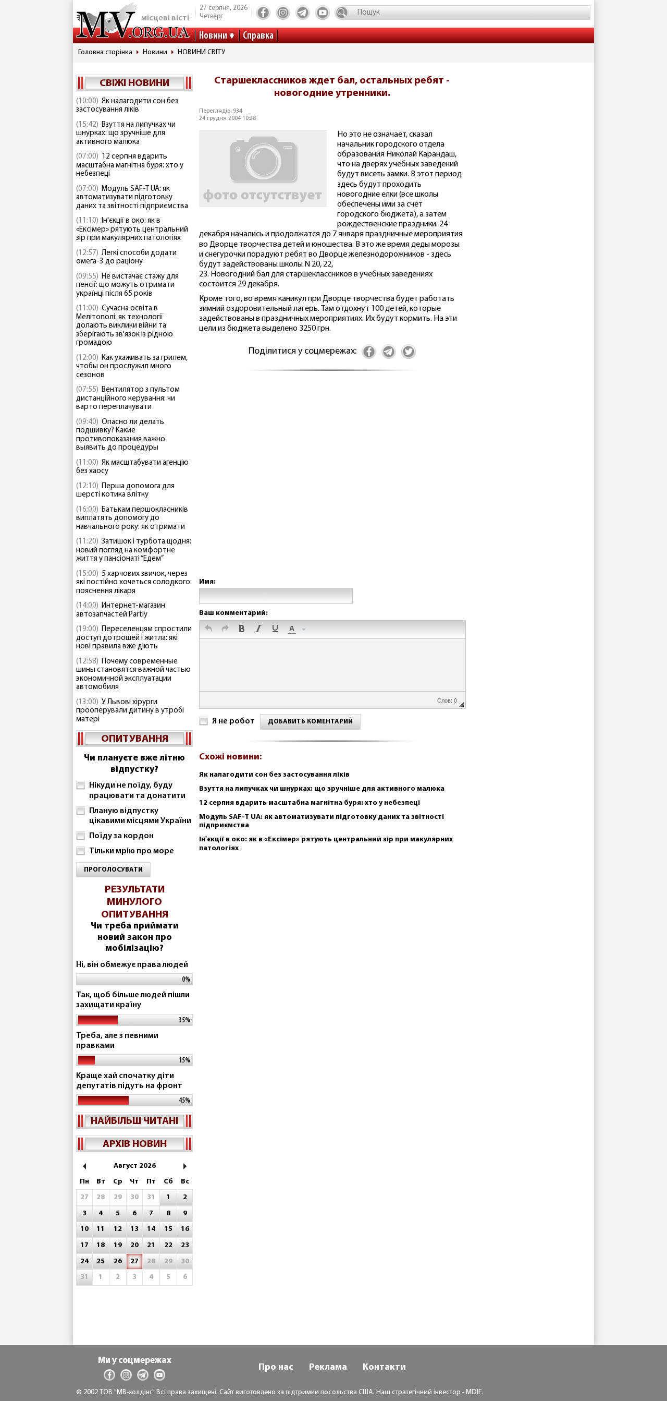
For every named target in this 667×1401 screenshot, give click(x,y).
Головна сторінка (105, 52)
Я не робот (233, 721)
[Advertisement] (332, 485)
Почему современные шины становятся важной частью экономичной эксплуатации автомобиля (133, 675)
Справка (258, 36)
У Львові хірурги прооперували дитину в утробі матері (130, 710)
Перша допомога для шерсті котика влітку (125, 490)
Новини (213, 36)
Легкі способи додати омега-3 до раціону (126, 257)
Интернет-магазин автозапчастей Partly (120, 610)
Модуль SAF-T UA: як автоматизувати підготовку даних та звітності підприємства (132, 197)
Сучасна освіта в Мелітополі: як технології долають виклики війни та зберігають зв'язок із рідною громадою (124, 326)
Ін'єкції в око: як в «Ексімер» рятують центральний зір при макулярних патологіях (132, 229)
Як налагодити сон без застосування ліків (127, 106)
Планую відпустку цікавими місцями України (140, 816)
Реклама (328, 1367)
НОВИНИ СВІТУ (201, 52)
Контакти (384, 1367)
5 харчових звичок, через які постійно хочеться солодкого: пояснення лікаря (134, 582)
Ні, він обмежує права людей (132, 965)
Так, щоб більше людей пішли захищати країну (133, 1000)
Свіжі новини (134, 83)
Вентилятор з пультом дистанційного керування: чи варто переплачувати (128, 398)
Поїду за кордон (121, 836)
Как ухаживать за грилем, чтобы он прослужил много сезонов (132, 366)
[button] (208, 629)
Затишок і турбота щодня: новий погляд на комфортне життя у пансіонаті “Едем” (133, 550)
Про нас (275, 1367)
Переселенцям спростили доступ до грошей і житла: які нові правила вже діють (134, 637)
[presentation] (208, 629)
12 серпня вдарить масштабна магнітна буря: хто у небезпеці (129, 165)
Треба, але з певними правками (117, 1041)
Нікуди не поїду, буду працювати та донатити (137, 790)
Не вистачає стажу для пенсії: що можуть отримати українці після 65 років (127, 285)
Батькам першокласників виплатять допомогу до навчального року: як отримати (132, 518)
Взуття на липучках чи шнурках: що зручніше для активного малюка (126, 133)
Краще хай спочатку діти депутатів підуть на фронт (129, 1081)
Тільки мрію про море (131, 851)
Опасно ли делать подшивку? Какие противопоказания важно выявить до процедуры (120, 435)
